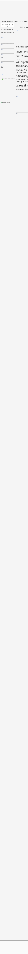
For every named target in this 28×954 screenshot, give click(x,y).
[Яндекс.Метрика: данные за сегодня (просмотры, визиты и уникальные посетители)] (5, 102)
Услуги (20, 21)
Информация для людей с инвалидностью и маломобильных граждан (7, 31)
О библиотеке (10, 21)
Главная (4, 21)
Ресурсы (16, 21)
